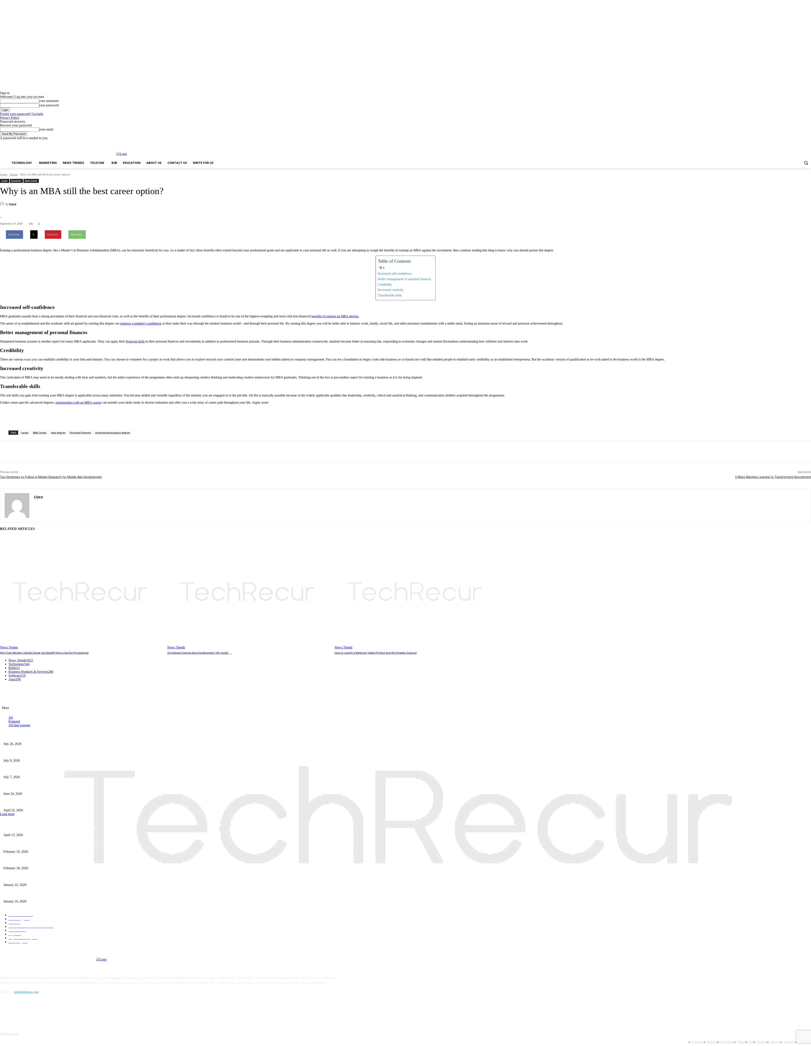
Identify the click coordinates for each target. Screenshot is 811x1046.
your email (46, 129)
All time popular (19, 725)
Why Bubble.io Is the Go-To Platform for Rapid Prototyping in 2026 (44, 877)
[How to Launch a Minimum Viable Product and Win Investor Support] (416, 592)
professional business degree (112, 432)
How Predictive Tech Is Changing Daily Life (30, 736)
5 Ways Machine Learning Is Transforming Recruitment (773, 477)
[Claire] (2, 204)
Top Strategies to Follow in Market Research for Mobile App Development (51, 477)
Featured (14, 721)
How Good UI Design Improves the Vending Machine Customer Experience (48, 753)
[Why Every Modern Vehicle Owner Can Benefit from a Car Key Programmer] (81, 592)
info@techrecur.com (26, 992)
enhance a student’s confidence (140, 323)
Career (14, 174)
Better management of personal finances (404, 279)
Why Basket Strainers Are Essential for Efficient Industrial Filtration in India (49, 827)
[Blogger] (4, 1011)
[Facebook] (785, 143)
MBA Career (40, 432)
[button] (806, 163)
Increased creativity (391, 290)
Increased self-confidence (395, 273)
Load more (7, 814)
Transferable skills (390, 295)
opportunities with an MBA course (78, 402)
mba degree (58, 432)
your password (49, 105)
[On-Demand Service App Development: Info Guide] (248, 592)
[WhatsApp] (53, 451)
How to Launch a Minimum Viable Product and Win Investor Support (376, 652)
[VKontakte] (47, 1011)
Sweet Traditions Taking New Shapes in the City (32, 894)
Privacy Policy (9, 117)
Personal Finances (80, 432)
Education (16, 180)
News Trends (31, 180)
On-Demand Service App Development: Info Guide (199, 652)
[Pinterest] (37, 451)
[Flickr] (26, 1011)
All (10, 717)
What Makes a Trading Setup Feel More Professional (35, 786)
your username (49, 101)
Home (3, 174)
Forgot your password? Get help (21, 114)
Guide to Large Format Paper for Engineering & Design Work (40, 861)
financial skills (135, 341)
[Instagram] (791, 143)
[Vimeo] (802, 143)
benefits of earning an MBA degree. (335, 316)
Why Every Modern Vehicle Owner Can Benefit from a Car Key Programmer (44, 652)
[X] (797, 143)
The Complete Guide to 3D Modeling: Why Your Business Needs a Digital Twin (51, 844)
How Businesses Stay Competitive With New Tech (33, 803)
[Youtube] (808, 143)
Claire (12, 204)
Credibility (385, 284)
